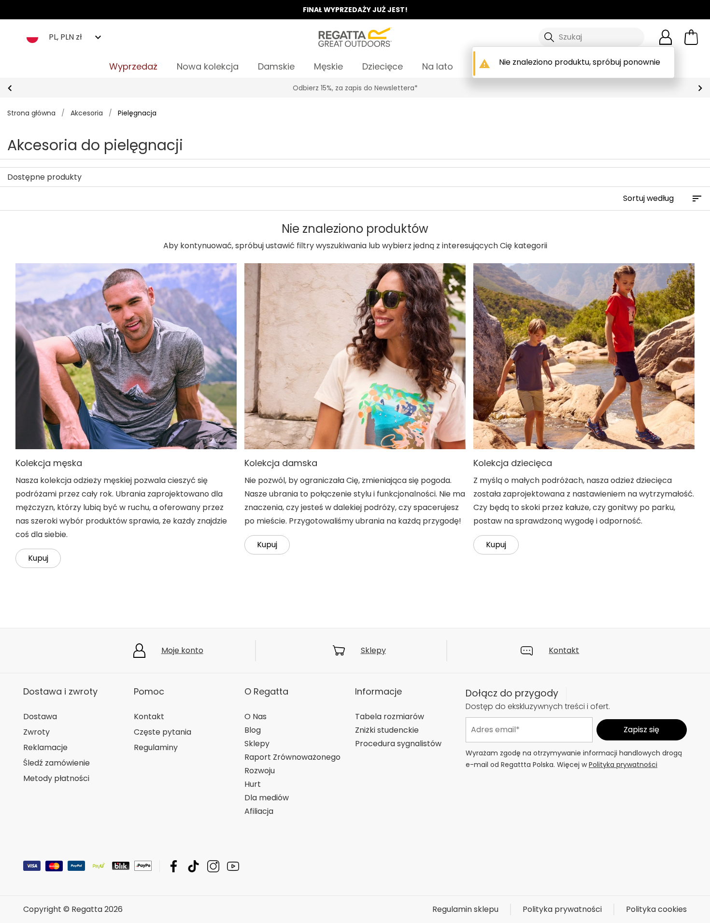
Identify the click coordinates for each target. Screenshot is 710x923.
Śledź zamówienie (56, 762)
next (700, 88)
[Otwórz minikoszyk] (691, 37)
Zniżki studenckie (387, 730)
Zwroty (36, 732)
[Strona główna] (355, 36)
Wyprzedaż (133, 66)
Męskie (328, 66)
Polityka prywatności (623, 764)
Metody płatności (56, 778)
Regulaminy (156, 747)
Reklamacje (45, 747)
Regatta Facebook (174, 866)
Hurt (252, 784)
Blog (252, 730)
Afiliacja (258, 811)
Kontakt (564, 650)
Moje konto (182, 650)
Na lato (437, 66)
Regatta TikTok (193, 866)
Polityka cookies (656, 909)
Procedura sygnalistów (398, 743)
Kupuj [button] (38, 558)
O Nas (255, 716)
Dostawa (40, 716)
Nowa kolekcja (208, 66)
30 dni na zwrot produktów (355, 88)
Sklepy (373, 650)
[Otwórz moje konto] (665, 37)
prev (10, 88)
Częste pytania (162, 732)
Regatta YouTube (233, 866)
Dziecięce (382, 66)
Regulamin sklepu (465, 909)
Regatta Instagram (213, 866)
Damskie (276, 66)
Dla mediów (266, 797)
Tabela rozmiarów (389, 716)
